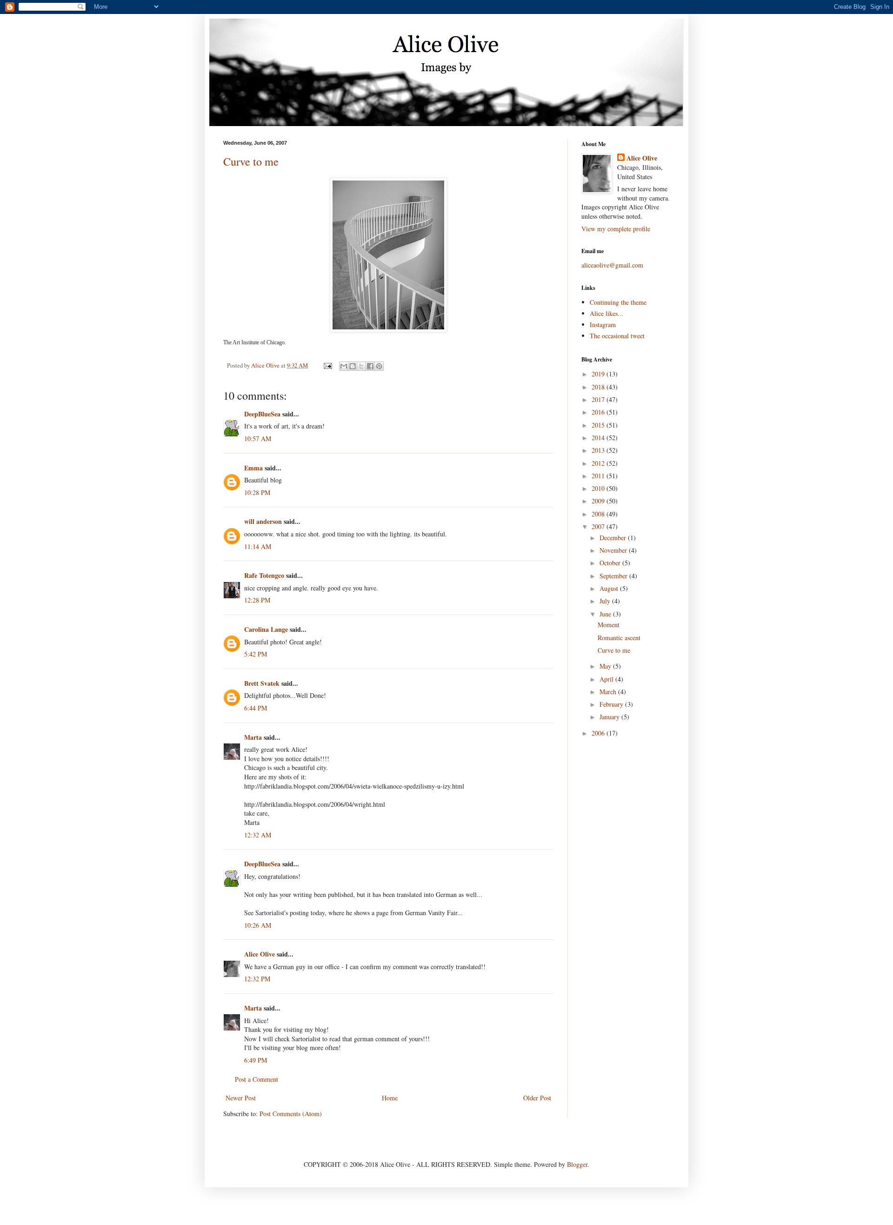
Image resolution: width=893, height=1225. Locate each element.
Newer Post (241, 1097)
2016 (599, 412)
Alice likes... (606, 313)
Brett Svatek (262, 683)
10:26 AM (257, 925)
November (614, 550)
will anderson (263, 521)
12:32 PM (257, 978)
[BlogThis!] (352, 366)
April (607, 679)
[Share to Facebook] (370, 366)
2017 (599, 399)
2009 (599, 500)
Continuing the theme (618, 302)
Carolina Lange (266, 629)
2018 (599, 386)
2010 (599, 488)
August (610, 588)
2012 (599, 463)
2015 (599, 425)
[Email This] (343, 366)
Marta (253, 737)
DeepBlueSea (262, 414)
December (614, 537)
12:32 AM (257, 834)
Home (390, 1097)
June (606, 613)
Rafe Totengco (264, 575)
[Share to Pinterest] (379, 366)
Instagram (603, 324)
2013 (599, 450)
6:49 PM (255, 1060)
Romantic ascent (619, 637)
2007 (599, 526)
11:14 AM (257, 546)
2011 (599, 475)
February (612, 704)
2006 (599, 733)
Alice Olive (259, 954)
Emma (253, 468)
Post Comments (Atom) (291, 1113)
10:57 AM (257, 438)
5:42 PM (255, 653)
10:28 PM (257, 492)
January (610, 716)
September (614, 575)
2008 (599, 513)
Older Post (537, 1097)
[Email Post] (327, 365)
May (606, 666)
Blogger (577, 1164)
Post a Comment (256, 1079)
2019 (599, 373)
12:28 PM (257, 600)
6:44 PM (255, 707)
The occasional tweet (617, 335)
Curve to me (251, 161)
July (606, 600)
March (609, 691)
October (611, 562)
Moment (609, 624)
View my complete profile (615, 228)
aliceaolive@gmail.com (612, 265)
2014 (599, 437)
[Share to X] (361, 366)
